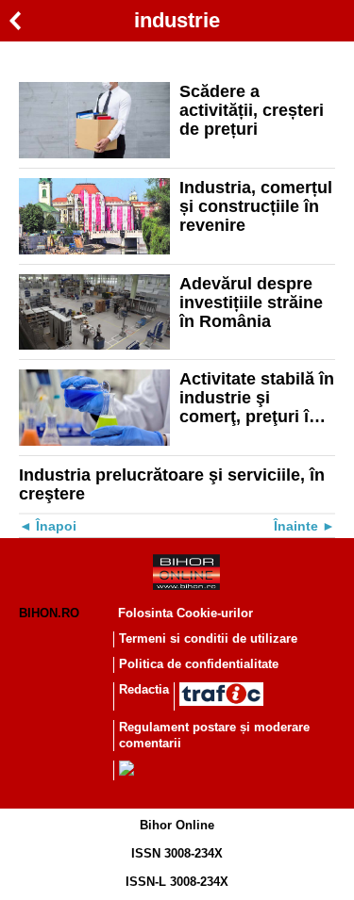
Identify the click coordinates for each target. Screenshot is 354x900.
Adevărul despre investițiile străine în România (251, 302)
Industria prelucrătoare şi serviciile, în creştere (172, 484)
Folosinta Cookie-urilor (185, 613)
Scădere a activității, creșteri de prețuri (251, 110)
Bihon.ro (49, 613)
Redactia (144, 689)
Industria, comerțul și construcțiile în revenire (255, 206)
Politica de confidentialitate (198, 664)
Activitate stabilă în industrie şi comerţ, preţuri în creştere (256, 397)
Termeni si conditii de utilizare (208, 638)
